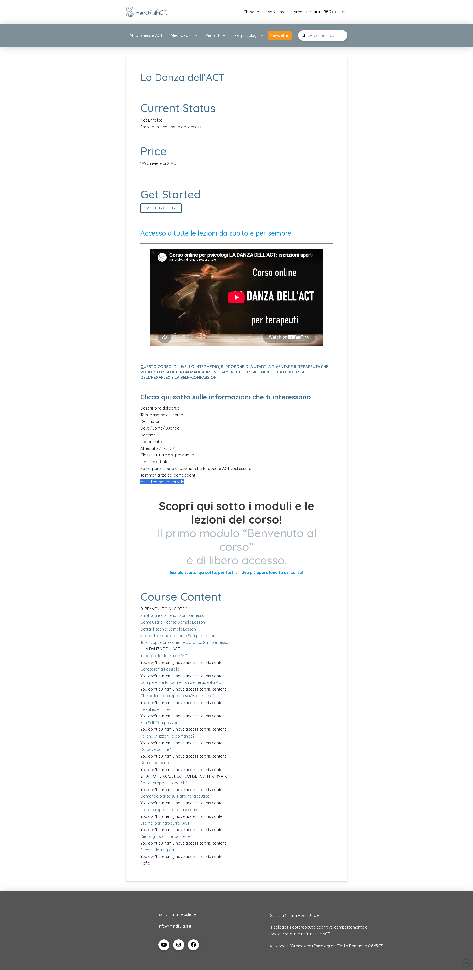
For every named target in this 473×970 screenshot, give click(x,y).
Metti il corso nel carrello (162, 481)
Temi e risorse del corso (161, 414)
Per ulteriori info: (154, 461)
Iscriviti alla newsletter (178, 914)
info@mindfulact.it (174, 926)
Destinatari (150, 421)
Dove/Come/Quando (160, 428)
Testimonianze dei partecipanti (168, 475)
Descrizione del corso (159, 408)
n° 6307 (376, 945)
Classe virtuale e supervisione (167, 455)
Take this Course (161, 208)
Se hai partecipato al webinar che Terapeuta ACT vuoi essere (195, 468)
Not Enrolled (151, 120)
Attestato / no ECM (157, 448)
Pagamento (151, 441)
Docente (148, 435)
